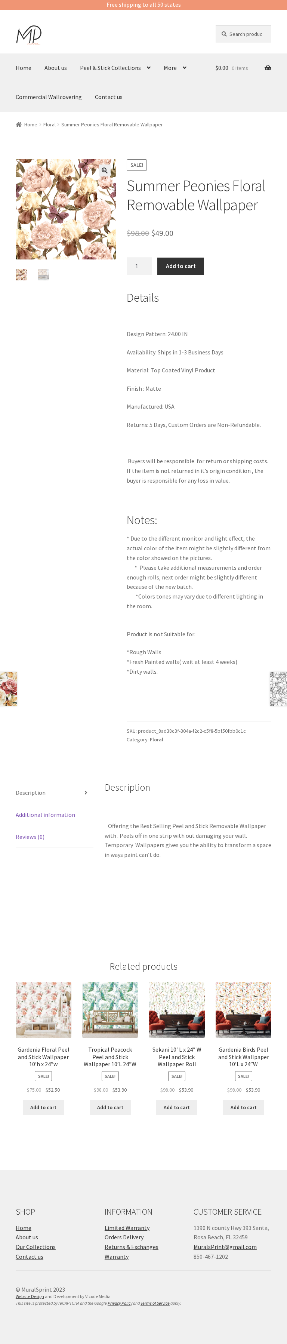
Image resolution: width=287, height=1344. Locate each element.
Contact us (109, 97)
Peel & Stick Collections (110, 67)
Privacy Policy (120, 1303)
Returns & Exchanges (131, 1247)
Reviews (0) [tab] (30, 836)
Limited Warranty (127, 1227)
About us (55, 67)
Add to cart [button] (43, 1107)
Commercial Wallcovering (49, 97)
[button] (105, 170)
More (170, 67)
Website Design (30, 1296)
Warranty (117, 1256)
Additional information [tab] (45, 814)
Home (23, 67)
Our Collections (36, 1247)
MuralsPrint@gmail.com (225, 1247)
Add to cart (181, 266)
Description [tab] (31, 792)
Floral (49, 124)
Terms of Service (155, 1303)
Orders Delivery (124, 1237)
